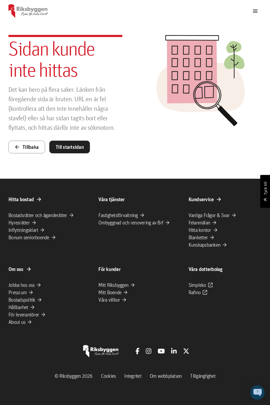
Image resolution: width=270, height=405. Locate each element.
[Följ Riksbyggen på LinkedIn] (174, 351)
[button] (257, 392)
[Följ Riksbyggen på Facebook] (137, 351)
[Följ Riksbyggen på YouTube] (161, 351)
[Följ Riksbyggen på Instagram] (148, 351)
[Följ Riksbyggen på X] (186, 351)
